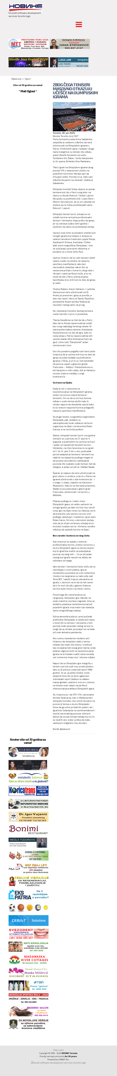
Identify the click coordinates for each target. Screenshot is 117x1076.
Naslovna (16, 78)
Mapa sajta (58, 1050)
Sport (28, 78)
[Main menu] (11, 22)
